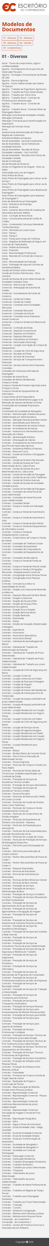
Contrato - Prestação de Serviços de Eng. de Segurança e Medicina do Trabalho (23, 950)
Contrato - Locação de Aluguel (16, 684)
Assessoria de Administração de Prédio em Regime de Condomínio (22, 134)
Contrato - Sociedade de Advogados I (20, 1144)
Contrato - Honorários (13, 632)
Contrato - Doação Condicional (17, 598)
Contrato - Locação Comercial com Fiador (22, 678)
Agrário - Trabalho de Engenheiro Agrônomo (24, 89)
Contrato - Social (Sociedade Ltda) (18, 1127)
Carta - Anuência (10, 207)
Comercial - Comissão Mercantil (17, 310)
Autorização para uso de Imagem (18, 172)
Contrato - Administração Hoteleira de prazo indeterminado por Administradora (23, 415)
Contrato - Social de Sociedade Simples (21, 1135)
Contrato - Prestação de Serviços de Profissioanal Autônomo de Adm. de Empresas (24, 979)
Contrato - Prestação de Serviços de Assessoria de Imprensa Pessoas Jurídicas (22, 921)
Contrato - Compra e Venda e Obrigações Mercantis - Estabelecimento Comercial (22, 571)
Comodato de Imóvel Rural (15, 376)
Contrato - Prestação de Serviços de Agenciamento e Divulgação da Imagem (21, 910)
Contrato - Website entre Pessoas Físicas (22, 1216)
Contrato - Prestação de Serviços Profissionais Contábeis (18, 1031)
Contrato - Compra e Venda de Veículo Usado (24, 566)
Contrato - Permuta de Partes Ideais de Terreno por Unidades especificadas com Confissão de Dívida (22, 773)
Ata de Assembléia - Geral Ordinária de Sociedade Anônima (20, 145)
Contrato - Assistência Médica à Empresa (22, 448)
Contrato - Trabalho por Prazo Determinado (24, 1202)
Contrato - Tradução (12, 1204)
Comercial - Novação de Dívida (16, 353)
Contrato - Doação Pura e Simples (18, 609)
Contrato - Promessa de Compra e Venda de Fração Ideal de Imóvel (23, 1077)
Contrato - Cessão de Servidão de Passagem (23, 474)
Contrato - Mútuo (10, 750)
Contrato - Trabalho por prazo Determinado (24, 1167)
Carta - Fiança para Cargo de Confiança (21, 238)
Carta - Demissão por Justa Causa (18, 230)
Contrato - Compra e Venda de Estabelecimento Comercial (17, 533)
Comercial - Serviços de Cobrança (18, 356)
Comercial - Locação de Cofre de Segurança (23, 350)
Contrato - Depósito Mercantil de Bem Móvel (24, 595)
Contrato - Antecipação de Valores (18, 440)
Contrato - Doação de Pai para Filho (19, 601)
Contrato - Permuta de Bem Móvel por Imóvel (24, 879)
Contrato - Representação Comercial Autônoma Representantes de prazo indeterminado (20, 1104)
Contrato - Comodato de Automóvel (19, 546)
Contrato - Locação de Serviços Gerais (20, 727)
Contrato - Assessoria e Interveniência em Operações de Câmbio (22, 433)
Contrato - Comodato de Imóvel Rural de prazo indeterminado (21, 499)
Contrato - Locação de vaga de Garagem (21, 730)
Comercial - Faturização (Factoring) (19, 342)
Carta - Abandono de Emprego (17, 204)
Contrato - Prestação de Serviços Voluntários (24, 1058)
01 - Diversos (9, 37)
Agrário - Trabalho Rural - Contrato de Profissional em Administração (21, 99)
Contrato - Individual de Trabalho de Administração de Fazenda (20, 648)
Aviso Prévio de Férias (12, 175)
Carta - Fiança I (9, 232)
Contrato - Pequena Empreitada (17, 868)
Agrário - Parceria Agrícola (15, 80)
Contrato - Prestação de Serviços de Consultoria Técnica (19, 939)
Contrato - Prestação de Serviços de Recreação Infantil (19, 985)
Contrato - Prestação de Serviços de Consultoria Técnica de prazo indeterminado (23, 944)
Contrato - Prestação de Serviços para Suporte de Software (20, 1025)
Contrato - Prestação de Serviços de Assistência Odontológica (19, 927)
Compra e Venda (10, 382)
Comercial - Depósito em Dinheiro (18, 333)
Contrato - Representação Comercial (20, 1092)
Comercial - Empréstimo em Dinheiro (20, 339)
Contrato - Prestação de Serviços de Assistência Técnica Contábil (19, 781)
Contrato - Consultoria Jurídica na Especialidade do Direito (18, 585)
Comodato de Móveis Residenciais (18, 379)
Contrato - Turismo (11, 1207)
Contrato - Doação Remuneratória (19, 612)
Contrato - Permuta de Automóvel (18, 871)
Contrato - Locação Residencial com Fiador (22, 733)
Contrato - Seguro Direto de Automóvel (21, 1124)
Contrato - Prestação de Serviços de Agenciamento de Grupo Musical (19, 904)
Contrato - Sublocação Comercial (18, 1156)
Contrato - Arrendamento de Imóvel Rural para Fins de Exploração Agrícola (22, 444)
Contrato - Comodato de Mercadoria (20, 557)
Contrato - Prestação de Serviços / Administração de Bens (18, 890)
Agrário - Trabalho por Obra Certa (19, 94)
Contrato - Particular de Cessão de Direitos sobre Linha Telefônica (23, 804)
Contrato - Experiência (13, 629)
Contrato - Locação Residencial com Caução (23, 710)
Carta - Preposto (10, 250)
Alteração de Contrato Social (16, 126)
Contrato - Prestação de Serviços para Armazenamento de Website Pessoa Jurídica (23, 1011)
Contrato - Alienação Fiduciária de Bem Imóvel (24, 419)
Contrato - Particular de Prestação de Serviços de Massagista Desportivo (24, 841)
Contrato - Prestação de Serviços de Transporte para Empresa (19, 996)
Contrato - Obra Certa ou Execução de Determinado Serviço (20, 758)
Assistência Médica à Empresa (16, 138)
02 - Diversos (26, 37)
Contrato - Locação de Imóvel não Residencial (24, 690)
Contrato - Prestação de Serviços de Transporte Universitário (19, 1002)
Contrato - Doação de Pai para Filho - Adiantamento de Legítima (20, 605)
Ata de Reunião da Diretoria (15, 163)
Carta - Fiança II (9, 235)
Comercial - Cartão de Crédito (16, 299)
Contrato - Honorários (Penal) (16, 638)
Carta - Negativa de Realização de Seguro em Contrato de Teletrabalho (24, 243)
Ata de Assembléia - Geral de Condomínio (22, 140)
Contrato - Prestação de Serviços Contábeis (23, 894)
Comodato (7, 368)
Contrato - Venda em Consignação (19, 1210)
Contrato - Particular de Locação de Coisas (22, 836)
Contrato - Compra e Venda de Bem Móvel (22, 523)
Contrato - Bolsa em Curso (15, 451)
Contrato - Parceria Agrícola (15, 762)
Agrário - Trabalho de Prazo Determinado (22, 92)
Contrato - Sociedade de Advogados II (20, 1147)
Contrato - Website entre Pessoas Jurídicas (23, 1213)
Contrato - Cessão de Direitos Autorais (21, 480)
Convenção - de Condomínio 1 (16, 1219)
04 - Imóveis (25, 42)
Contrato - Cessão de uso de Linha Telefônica (24, 477)
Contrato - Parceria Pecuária (16, 793)
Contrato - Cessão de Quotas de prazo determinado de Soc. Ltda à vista (20, 470)
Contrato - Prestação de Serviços (18, 885)
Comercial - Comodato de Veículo (18, 313)
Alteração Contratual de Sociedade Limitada (23, 115)
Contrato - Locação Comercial (16, 675)
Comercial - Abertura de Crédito (17, 284)
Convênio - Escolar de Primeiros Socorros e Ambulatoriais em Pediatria (23, 1226)
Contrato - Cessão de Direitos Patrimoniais (23, 460)
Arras (4, 129)
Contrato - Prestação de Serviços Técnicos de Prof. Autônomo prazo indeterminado (24, 1042)
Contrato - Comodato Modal (16, 503)
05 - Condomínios (12, 47)
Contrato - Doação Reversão (16, 615)
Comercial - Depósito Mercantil (17, 336)
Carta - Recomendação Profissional (19, 253)
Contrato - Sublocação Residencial (18, 1158)
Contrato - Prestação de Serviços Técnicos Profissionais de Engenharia (22, 1054)
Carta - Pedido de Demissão (15, 247)
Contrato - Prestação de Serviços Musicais (22, 1006)
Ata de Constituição (11, 161)
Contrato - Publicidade (13, 1072)
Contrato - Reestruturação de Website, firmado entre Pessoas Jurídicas (21, 1088)
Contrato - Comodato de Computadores (21, 549)
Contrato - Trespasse (12, 1170)
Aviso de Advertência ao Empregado (19, 201)
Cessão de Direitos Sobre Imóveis (18, 270)
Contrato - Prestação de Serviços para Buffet (24, 1015)
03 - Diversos (9, 42)
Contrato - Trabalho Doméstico (17, 1164)
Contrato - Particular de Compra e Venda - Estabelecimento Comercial (22, 809)
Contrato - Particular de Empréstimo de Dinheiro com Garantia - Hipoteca (21, 821)
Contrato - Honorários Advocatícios (19, 635)
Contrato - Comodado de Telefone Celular (22, 543)
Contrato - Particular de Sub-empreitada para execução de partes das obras (24, 832)
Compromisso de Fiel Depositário (18, 396)
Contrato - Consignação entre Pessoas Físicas (24, 575)
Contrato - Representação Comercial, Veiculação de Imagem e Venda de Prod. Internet (21, 1112)
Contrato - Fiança (10, 621)
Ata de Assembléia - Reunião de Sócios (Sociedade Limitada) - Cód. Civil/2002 (20, 151)
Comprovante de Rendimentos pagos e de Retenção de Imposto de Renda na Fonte (22, 401)
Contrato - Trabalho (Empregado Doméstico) (24, 1161)
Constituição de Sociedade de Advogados (22, 411)
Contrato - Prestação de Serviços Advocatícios (24, 785)
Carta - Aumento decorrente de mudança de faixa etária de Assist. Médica (23, 211)
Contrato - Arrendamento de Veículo (20, 428)
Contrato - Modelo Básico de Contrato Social (23, 753)
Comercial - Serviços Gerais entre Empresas (23, 365)
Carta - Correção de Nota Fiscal (17, 215)
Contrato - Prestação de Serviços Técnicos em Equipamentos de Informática (24, 1048)
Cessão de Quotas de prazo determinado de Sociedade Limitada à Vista (23, 280)
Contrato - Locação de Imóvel (16, 687)
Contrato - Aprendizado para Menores (21, 422)
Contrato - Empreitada (13, 618)
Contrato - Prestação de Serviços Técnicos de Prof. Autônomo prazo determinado (24, 1036)
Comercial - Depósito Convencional (19, 330)
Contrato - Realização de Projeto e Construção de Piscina (18, 1082)
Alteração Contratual (12, 117)
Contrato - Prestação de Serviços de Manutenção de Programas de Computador (23, 973)
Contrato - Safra (10, 1121)
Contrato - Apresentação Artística (18, 437)
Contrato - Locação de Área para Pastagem (23, 681)
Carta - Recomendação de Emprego (19, 261)
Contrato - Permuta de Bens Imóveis (20, 882)
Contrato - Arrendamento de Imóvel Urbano (23, 425)
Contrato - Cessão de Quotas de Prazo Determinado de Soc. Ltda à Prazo (20, 464)
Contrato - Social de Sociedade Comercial (22, 1133)
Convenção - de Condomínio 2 (16, 1222)
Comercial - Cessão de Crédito (16, 301)
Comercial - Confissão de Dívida (17, 327)
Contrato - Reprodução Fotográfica (19, 1118)
